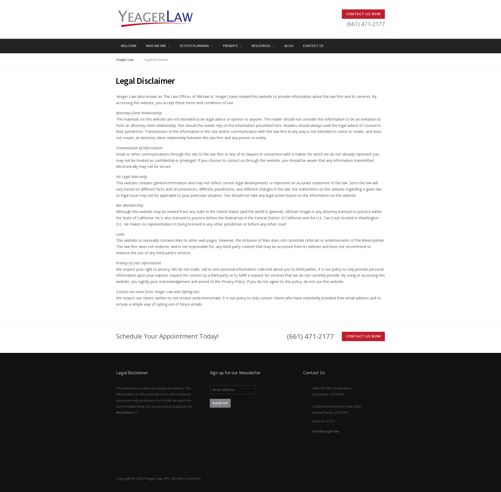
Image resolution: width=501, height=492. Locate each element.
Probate (230, 45)
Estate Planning (194, 45)
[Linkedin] (375, 45)
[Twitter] (361, 45)
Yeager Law (125, 59)
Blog (288, 45)
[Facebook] (368, 45)
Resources (261, 45)
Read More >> (127, 412)
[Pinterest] (383, 45)
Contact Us (313, 45)
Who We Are (156, 45)
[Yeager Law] (155, 18)
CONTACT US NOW (363, 13)
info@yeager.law (325, 431)
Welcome (128, 45)
